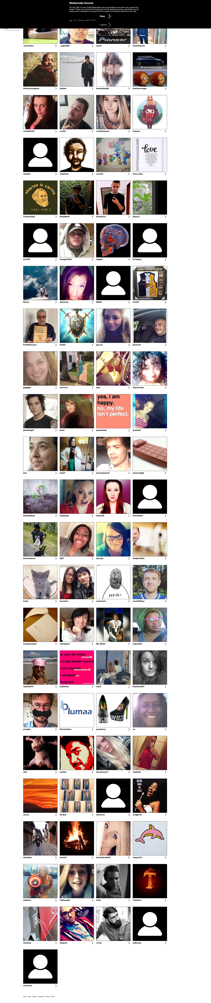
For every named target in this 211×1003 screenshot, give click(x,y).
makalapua (65, 644)
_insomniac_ (28, 46)
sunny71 (63, 858)
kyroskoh (64, 601)
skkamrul (100, 815)
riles (25, 772)
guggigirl (27, 388)
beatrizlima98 (102, 89)
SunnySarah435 (103, 858)
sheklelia (137, 772)
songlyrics (137, 815)
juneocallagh (138, 473)
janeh (62, 430)
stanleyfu (27, 858)
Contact (34, 996)
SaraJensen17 (102, 772)
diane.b (136, 217)
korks (25, 601)
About (25, 996)
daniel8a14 (64, 217)
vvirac (99, 943)
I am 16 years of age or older (84, 20)
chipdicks (64, 174)
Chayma (136, 131)
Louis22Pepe (138, 601)
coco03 (99, 174)
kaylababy (64, 516)
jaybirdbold (101, 430)
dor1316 (26, 259)
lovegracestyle (30, 644)
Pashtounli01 (138, 687)
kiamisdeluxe (29, 558)
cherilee (26, 174)
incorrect (64, 388)
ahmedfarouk (139, 46)
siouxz (26, 815)
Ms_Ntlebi (100, 644)
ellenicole (64, 302)
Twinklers (137, 900)
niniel (98, 687)
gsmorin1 (137, 345)
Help (29, 996)
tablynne (27, 900)
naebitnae (64, 687)
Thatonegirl (65, 900)
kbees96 (100, 516)
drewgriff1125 (66, 259)
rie (134, 729)
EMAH (99, 302)
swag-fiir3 (137, 858)
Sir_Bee (63, 815)
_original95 (65, 46)
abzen (99, 46)
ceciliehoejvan (102, 131)
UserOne (27, 943)
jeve (25, 473)
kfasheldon (138, 516)
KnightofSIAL (139, 558)
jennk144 (137, 430)
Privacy (47, 996)
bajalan (63, 89)
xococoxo (27, 986)
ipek (98, 388)
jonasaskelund (102, 473)
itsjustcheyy (138, 388)
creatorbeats (29, 217)
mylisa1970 (28, 687)
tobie (98, 900)
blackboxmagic (140, 89)
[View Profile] (56, 45)
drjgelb (99, 259)
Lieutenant (101, 601)
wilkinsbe (137, 943)
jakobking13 (28, 430)
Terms (52, 996)
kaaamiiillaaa (29, 516)
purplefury (101, 729)
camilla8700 (29, 131)
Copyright (41, 996)
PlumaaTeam (65, 729)
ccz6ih (63, 131)
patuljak (27, 729)
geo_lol (99, 345)
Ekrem (26, 302)
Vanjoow (63, 943)
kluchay (99, 558)
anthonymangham (31, 89)
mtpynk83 (137, 644)
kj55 (62, 558)
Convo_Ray (138, 174)
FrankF (136, 302)
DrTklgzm (137, 259)
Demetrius (101, 217)
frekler (63, 345)
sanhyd (63, 772)
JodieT (62, 473)
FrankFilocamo (30, 345)
